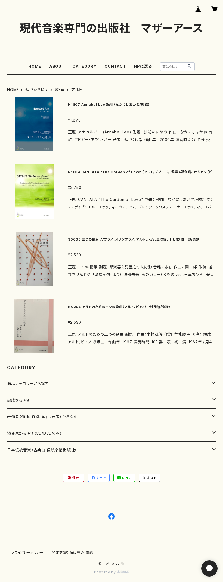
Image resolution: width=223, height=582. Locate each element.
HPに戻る (143, 66)
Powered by (105, 572)
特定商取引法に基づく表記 (72, 552)
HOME (34, 66)
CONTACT (115, 66)
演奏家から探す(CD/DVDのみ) (34, 433)
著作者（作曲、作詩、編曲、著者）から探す (42, 416)
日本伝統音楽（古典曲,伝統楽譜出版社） (42, 449)
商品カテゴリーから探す (28, 383)
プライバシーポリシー (27, 552)
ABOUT (56, 66)
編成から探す (37, 89)
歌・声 (60, 89)
